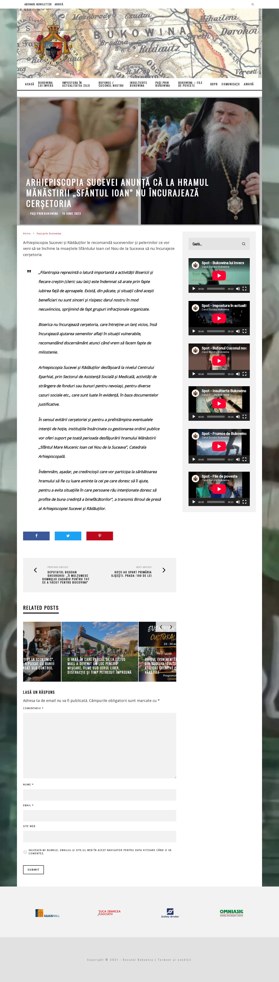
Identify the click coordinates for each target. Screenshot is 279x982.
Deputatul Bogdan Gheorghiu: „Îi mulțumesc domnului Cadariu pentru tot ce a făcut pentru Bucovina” (66, 577)
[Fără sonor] (238, 289)
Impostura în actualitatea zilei (76, 84)
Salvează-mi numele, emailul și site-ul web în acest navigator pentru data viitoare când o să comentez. (100, 852)
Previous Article (58, 567)
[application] (219, 275)
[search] (244, 244)
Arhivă (59, 4)
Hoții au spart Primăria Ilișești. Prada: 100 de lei (131, 573)
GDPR (214, 84)
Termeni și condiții (175, 959)
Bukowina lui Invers (45, 84)
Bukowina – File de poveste (190, 84)
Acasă (29, 84)
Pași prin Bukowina (162, 84)
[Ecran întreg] (244, 289)
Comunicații (231, 84)
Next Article (144, 567)
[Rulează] (194, 289)
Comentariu (33, 708)
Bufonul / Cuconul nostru (111, 84)
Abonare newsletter (38, 4)
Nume (28, 784)
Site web (29, 826)
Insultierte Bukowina (138, 84)
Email (28, 805)
